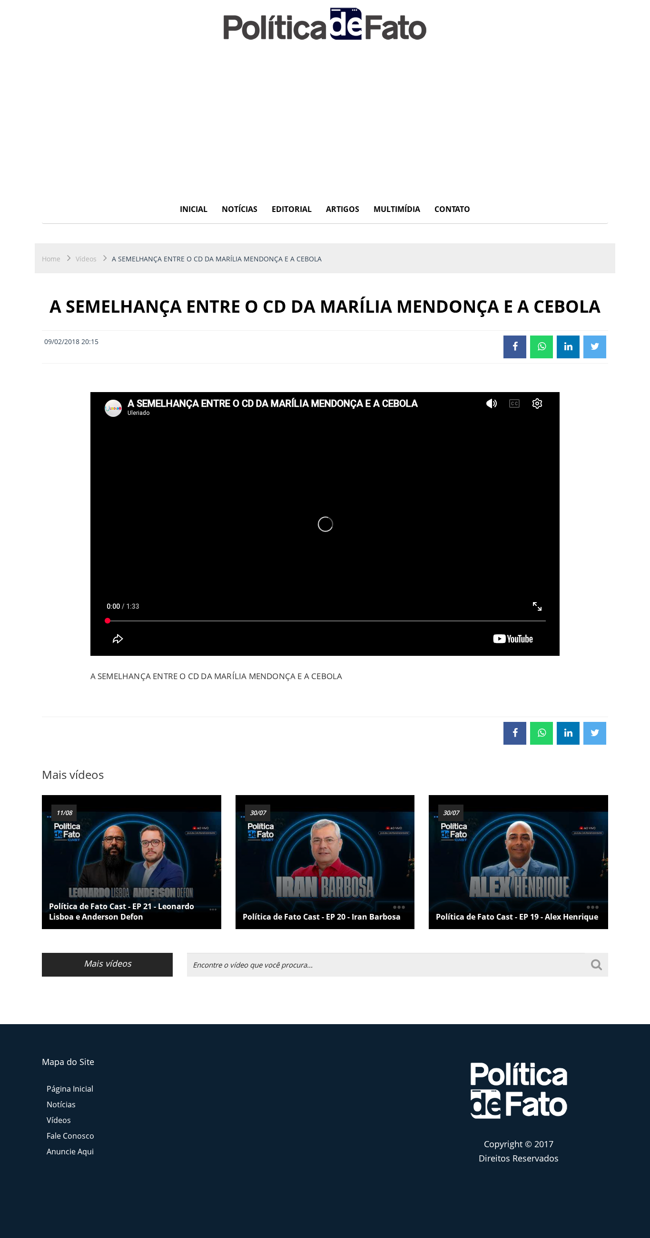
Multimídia (397, 209)
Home (51, 258)
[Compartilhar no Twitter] (594, 347)
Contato (452, 209)
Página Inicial (70, 1089)
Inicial (193, 209)
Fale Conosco (70, 1136)
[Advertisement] (325, 121)
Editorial (292, 209)
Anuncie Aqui (70, 1151)
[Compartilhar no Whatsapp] (541, 347)
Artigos (342, 209)
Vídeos (86, 258)
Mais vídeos (107, 963)
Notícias (239, 209)
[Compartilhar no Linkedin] (568, 347)
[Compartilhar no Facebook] (514, 347)
